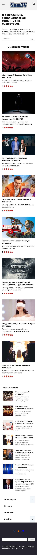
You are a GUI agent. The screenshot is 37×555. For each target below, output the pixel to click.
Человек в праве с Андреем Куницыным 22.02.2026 (15, 118)
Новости (8, 506)
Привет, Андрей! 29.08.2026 (22, 393)
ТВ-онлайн (9, 513)
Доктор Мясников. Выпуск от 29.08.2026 (24, 451)
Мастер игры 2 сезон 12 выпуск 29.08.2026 (24, 437)
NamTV (14, 546)
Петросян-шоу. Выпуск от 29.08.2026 (24, 408)
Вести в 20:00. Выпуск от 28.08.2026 (24, 466)
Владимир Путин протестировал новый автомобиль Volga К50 (24, 482)
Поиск (31, 539)
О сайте (7, 519)
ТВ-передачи (10, 500)
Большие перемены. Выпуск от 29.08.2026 (24, 422)
